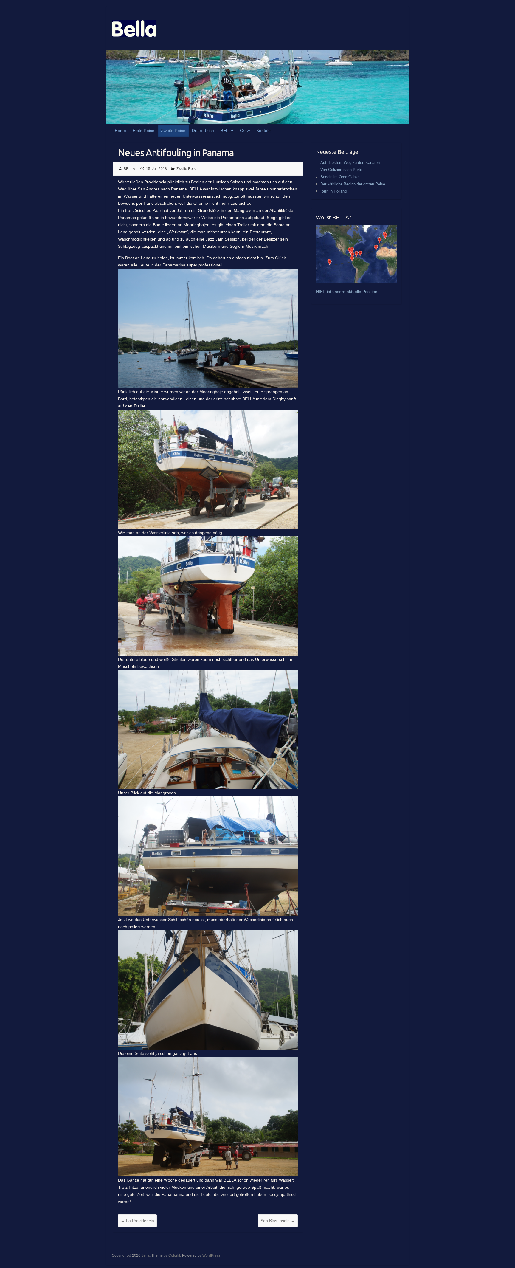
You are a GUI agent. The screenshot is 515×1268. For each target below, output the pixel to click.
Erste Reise (143, 130)
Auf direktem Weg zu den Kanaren (350, 162)
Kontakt (263, 130)
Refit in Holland (333, 191)
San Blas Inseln (277, 1220)
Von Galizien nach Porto (341, 170)
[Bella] (134, 29)
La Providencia (137, 1220)
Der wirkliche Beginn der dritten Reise (352, 184)
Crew (245, 130)
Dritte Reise (203, 130)
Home (120, 130)
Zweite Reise (173, 130)
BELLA (227, 130)
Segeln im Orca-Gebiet (340, 177)
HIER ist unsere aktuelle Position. (347, 291)
